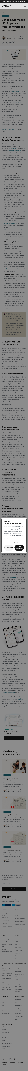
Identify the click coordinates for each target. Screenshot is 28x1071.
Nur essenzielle (8, 547)
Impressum (19, 542)
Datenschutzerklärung (9, 542)
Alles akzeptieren (19, 547)
